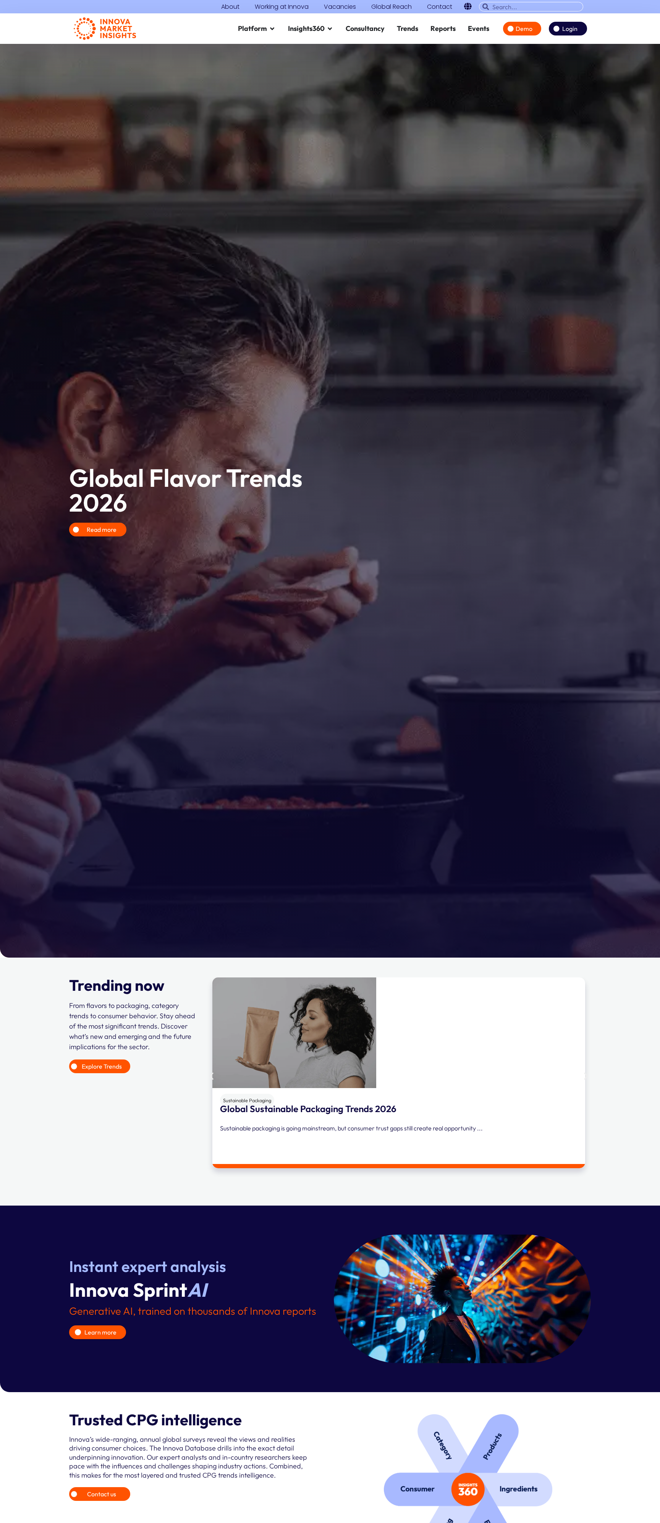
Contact (439, 7)
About (230, 7)
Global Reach (391, 7)
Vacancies (340, 7)
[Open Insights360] (330, 28)
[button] (211, 1076)
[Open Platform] (272, 28)
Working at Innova (282, 7)
